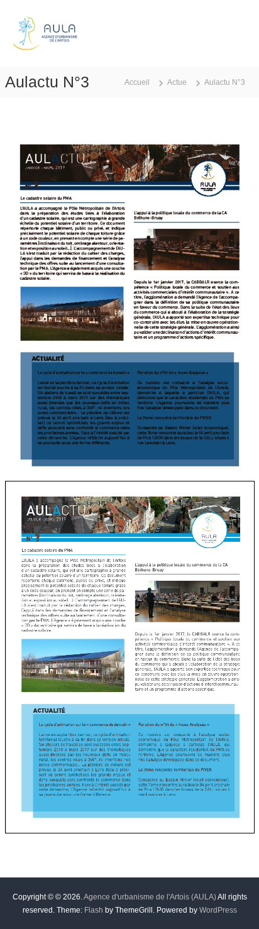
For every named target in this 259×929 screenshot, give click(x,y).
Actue (177, 82)
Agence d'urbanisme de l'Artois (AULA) (150, 897)
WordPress (218, 910)
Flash (93, 910)
